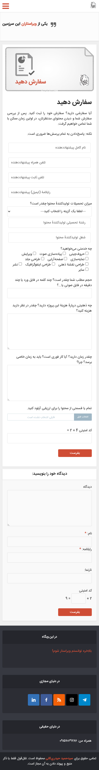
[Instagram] (72, 700)
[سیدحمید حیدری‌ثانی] (93, 5)
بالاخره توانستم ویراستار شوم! (72, 651)
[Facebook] (46, 700)
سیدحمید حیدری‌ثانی (59, 758)
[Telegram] (84, 700)
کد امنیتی (85, 591)
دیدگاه (87, 487)
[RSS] (59, 700)
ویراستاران (29, 24)
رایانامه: (85, 549)
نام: (88, 533)
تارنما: (88, 570)
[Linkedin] (33, 700)
